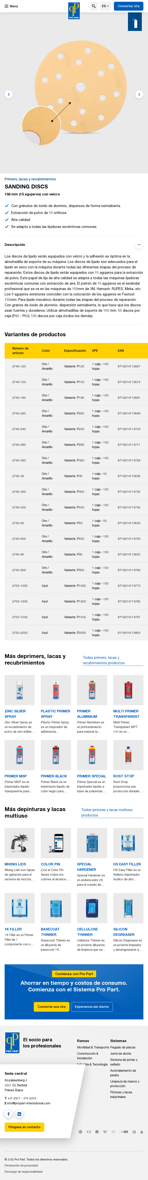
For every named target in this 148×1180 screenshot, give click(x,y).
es (104, 6)
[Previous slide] (9, 94)
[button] (94, 6)
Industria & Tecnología (92, 1064)
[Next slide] (139, 94)
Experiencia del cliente (92, 1007)
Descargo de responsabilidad (23, 1171)
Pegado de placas (122, 1047)
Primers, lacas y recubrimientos (30, 179)
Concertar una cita (52, 1007)
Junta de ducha (120, 1053)
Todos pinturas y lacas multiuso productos (107, 812)
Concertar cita (129, 6)
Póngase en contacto (24, 1127)
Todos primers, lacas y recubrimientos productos (104, 660)
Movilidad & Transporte (93, 1047)
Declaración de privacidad (21, 1165)
